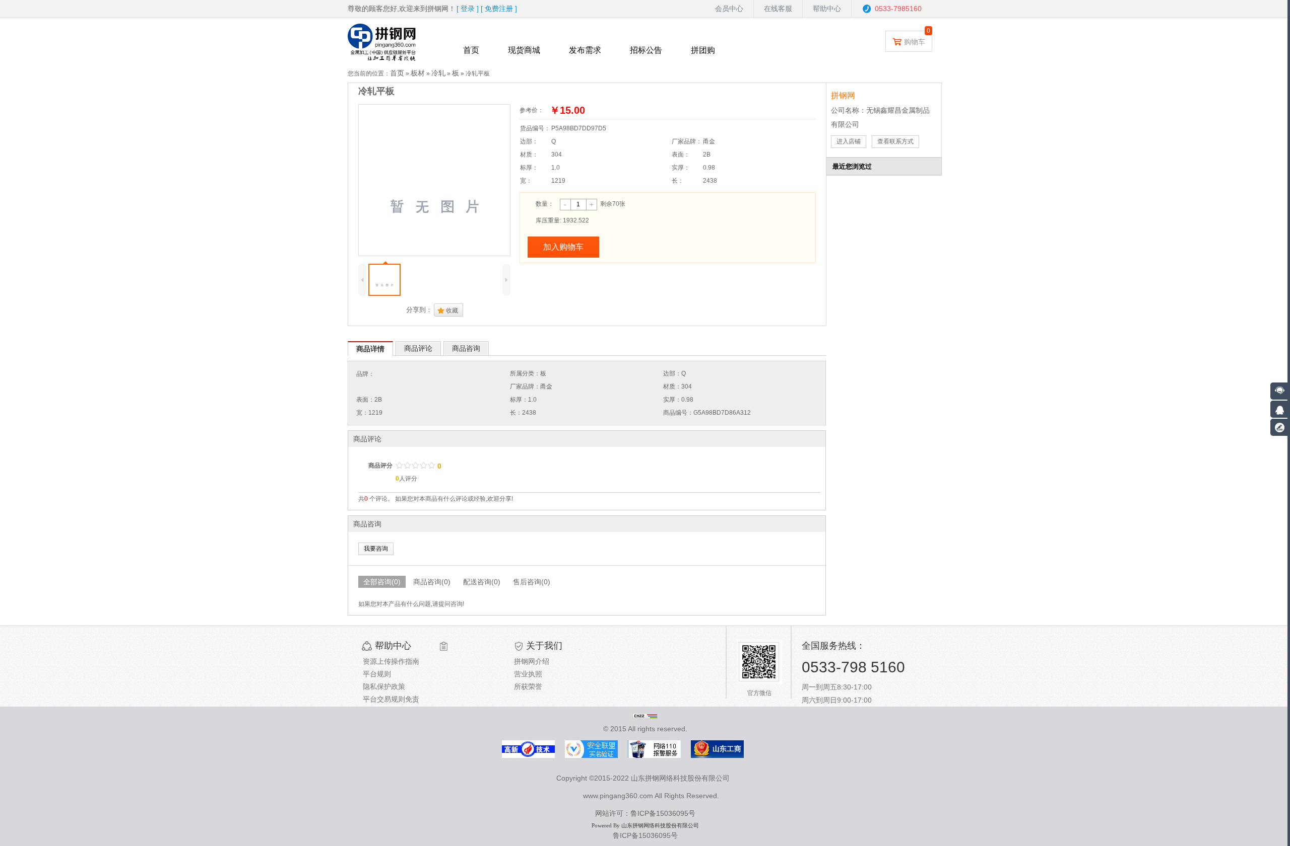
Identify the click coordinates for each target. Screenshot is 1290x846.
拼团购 (703, 50)
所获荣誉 (528, 686)
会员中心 (729, 9)
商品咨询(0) (431, 582)
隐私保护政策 (384, 686)
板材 (418, 73)
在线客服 (778, 9)
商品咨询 (466, 348)
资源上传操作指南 (391, 661)
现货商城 (524, 50)
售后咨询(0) (531, 582)
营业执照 (528, 674)
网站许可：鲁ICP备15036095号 (645, 813)
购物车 (914, 42)
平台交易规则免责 (391, 699)
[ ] (468, 9)
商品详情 (370, 349)
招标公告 (646, 50)
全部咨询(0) (382, 582)
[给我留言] (1278, 427)
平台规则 (377, 674)
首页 (471, 50)
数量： (545, 203)
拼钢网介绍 (531, 661)
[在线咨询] (1278, 409)
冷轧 (438, 73)
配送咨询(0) (481, 582)
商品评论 (418, 348)
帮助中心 (827, 9)
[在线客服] (1280, 391)
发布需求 (585, 50)
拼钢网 (843, 95)
